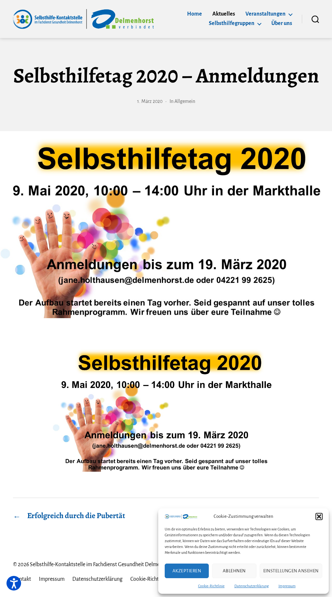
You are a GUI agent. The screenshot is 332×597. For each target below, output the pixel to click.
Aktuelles (223, 14)
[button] (319, 516)
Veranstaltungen (265, 14)
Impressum (287, 586)
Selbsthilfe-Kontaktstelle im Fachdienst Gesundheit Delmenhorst (102, 564)
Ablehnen (234, 570)
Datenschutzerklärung (251, 586)
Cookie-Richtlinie (211, 586)
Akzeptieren (186, 570)
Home (194, 14)
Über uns (281, 23)
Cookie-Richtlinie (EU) (154, 579)
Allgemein (184, 101)
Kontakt (22, 579)
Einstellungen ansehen (291, 570)
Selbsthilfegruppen (232, 23)
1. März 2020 (149, 101)
